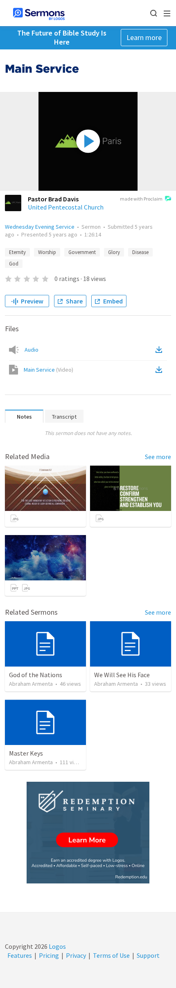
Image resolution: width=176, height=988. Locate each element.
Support (148, 955)
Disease (140, 252)
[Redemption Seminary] (88, 832)
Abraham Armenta (31, 683)
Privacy (76, 955)
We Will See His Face (122, 675)
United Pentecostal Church (66, 207)
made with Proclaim (141, 199)
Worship (47, 252)
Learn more (144, 37)
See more (158, 457)
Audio (31, 349)
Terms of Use (111, 955)
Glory (114, 252)
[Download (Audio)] (160, 349)
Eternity (17, 252)
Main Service (48, 369)
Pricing (49, 955)
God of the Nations (35, 675)
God (13, 263)
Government (82, 252)
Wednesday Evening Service (39, 226)
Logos (56, 946)
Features (19, 955)
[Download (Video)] (160, 370)
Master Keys (26, 753)
